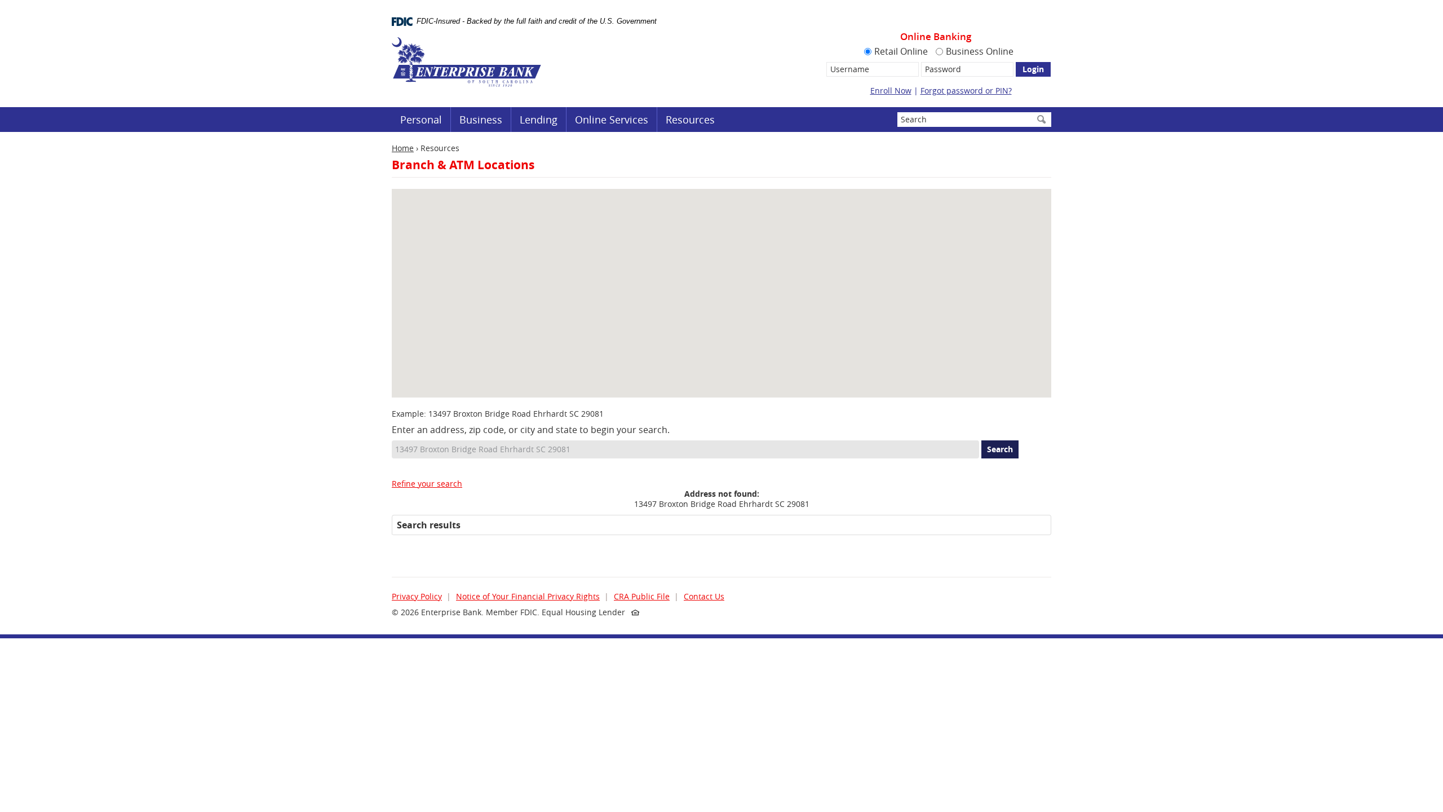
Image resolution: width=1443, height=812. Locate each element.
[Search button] (1041, 119)
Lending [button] (538, 119)
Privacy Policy (417, 596)
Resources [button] (690, 119)
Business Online (979, 51)
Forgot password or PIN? (966, 90)
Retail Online (901, 51)
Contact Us (704, 596)
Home (403, 148)
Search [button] (1000, 449)
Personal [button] (421, 119)
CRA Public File (642, 596)
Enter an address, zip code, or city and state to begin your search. (531, 430)
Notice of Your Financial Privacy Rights (528, 596)
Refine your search (427, 483)
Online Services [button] (611, 119)
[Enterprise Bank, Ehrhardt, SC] (466, 62)
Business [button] (480, 119)
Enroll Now (890, 90)
